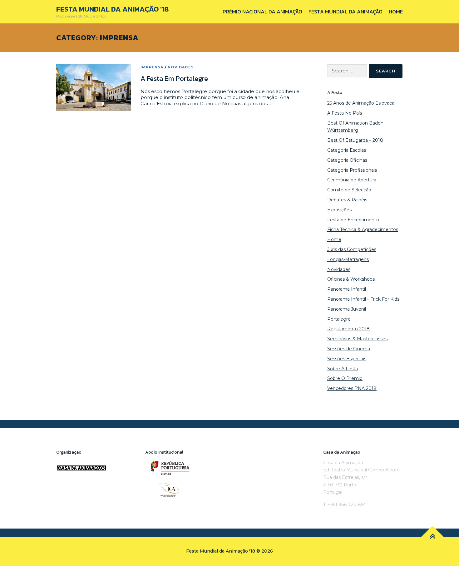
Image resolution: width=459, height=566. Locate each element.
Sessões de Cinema (348, 349)
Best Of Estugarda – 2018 (355, 140)
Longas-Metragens (348, 259)
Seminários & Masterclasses (357, 339)
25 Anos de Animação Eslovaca (360, 103)
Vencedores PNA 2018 (352, 388)
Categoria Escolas (346, 150)
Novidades (181, 67)
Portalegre (339, 319)
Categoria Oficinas (347, 160)
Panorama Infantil (346, 289)
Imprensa (152, 67)
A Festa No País (344, 113)
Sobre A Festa (342, 369)
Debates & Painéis (347, 200)
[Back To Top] (433, 537)
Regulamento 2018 (348, 329)
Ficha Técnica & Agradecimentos (362, 229)
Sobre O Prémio (345, 378)
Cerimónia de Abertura (351, 180)
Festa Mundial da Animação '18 (112, 9)
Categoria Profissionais (352, 170)
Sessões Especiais (346, 359)
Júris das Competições (351, 249)
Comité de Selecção (349, 190)
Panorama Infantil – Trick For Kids (363, 299)
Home (396, 11)
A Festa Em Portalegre (174, 78)
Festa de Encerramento (353, 220)
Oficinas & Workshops (351, 279)
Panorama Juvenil (346, 309)
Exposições (339, 210)
